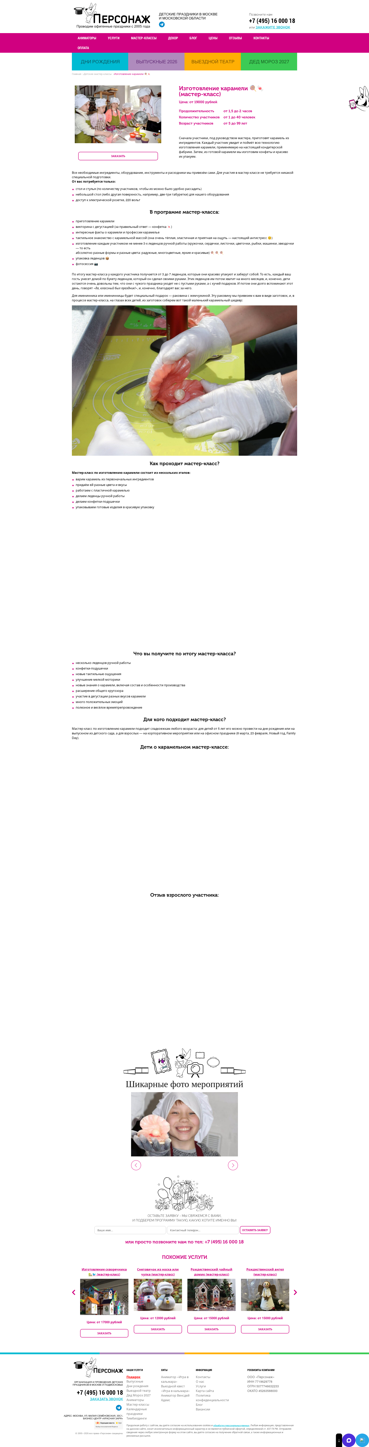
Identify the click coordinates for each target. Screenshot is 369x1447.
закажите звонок (273, 27)
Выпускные (134, 1381)
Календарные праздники (136, 1411)
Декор (173, 38)
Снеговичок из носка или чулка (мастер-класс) (158, 1271)
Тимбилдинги (136, 1418)
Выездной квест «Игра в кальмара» (175, 1388)
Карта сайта (205, 1390)
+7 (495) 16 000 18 (272, 20)
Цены (213, 38)
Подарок (133, 1377)
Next (233, 1165)
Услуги (114, 38)
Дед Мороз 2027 (138, 1395)
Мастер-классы (144, 38)
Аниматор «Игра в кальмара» (175, 1379)
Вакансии (203, 1409)
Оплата (83, 47)
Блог (193, 38)
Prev (136, 1165)
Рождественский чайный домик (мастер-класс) (211, 1271)
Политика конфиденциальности (212, 1397)
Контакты (261, 38)
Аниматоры (87, 38)
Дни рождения (137, 1386)
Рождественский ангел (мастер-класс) (265, 1271)
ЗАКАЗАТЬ (118, 156)
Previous (73, 1292)
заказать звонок (106, 1398)
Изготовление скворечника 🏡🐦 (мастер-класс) (104, 1271)
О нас (200, 1381)
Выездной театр (138, 1390)
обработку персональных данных (231, 1425)
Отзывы (235, 38)
